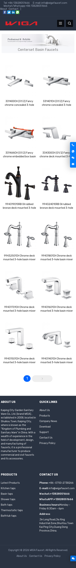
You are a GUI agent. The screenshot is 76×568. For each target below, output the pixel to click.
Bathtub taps (8, 515)
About (3, 8)
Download (45, 426)
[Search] (69, 23)
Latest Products (10, 482)
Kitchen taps (8, 488)
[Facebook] (5, 13)
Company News (48, 421)
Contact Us (45, 437)
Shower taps (8, 499)
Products (44, 415)
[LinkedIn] (13, 13)
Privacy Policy (47, 443)
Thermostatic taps (12, 510)
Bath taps (6, 504)
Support (44, 432)
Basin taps (7, 493)
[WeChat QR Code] (73, 158)
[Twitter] (9, 13)
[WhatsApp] (17, 13)
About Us (44, 410)
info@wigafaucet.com (62, 488)
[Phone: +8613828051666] (73, 145)
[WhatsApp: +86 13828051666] (73, 151)
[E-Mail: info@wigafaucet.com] (73, 164)
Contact (13, 8)
